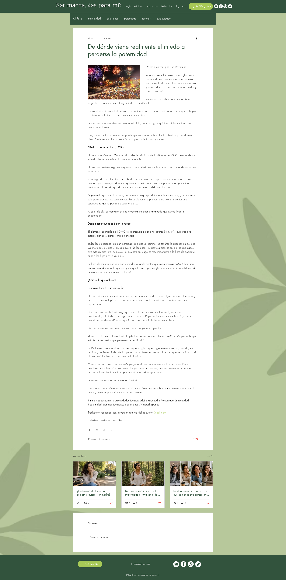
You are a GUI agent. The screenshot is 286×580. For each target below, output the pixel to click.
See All (210, 455)
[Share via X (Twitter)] (96, 430)
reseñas (146, 18)
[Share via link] (111, 430)
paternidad (130, 18)
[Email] (216, 6)
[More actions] (196, 38)
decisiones (112, 18)
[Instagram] (225, 6)
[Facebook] (221, 6)
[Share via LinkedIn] (103, 430)
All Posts (77, 18)
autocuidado (164, 18)
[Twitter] (230, 6)
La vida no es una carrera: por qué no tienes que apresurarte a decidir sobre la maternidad (191, 492)
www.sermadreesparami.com (146, 574)
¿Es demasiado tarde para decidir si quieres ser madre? (93, 492)
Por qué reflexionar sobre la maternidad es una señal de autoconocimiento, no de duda (143, 492)
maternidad (94, 18)
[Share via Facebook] (89, 430)
